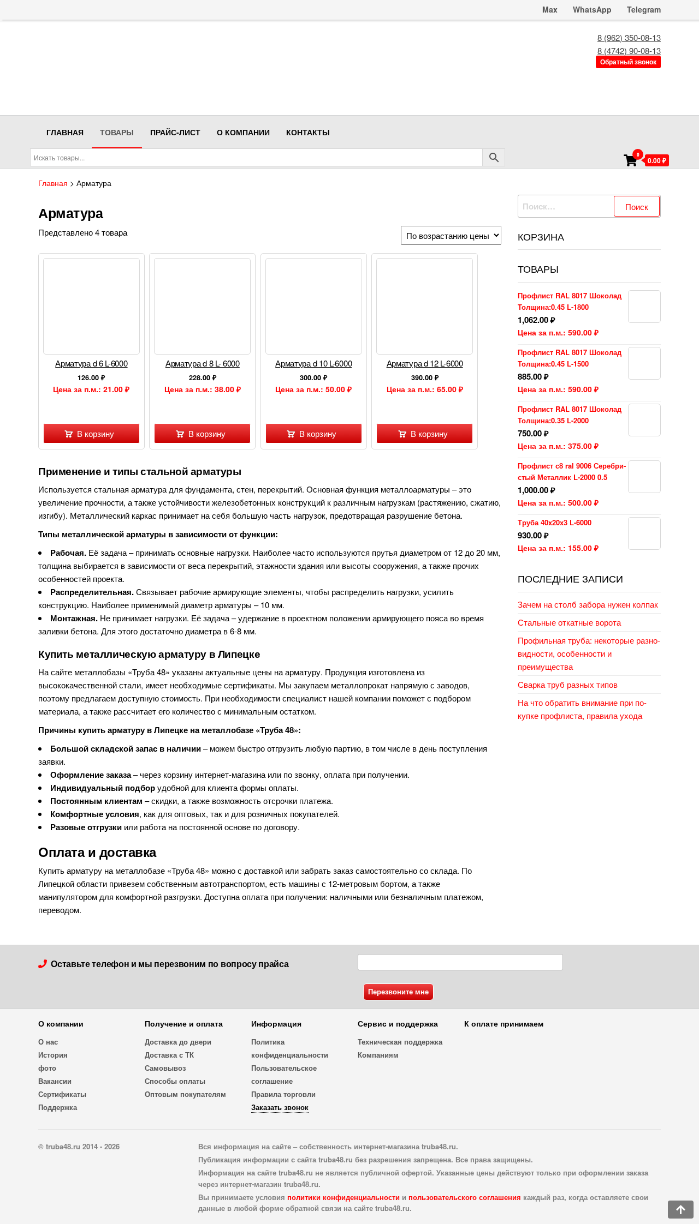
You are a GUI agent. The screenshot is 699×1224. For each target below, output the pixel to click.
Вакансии (55, 1081)
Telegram (644, 9)
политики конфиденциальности (343, 1197)
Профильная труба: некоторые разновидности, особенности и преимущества (589, 653)
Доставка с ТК (169, 1054)
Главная (65, 132)
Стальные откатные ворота (569, 622)
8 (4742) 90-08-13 (629, 50)
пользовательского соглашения (464, 1197)
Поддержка (57, 1107)
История (53, 1054)
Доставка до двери (178, 1041)
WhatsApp (592, 9)
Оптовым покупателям (185, 1094)
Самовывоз (165, 1068)
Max (549, 9)
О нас (48, 1041)
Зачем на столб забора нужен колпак (588, 604)
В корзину (95, 433)
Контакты (308, 132)
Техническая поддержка (400, 1041)
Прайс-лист (175, 132)
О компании (243, 132)
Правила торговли (283, 1094)
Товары (117, 132)
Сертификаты (62, 1094)
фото (47, 1068)
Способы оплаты (175, 1081)
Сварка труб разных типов (568, 684)
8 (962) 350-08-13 (629, 37)
